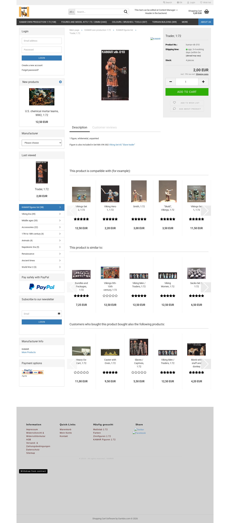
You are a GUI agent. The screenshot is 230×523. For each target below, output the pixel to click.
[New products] (60, 82)
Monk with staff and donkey (196, 363)
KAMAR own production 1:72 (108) (37, 22)
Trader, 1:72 (42, 189)
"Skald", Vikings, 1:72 (167, 208)
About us (206, 22)
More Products (29, 352)
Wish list (206, 2)
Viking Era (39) (29, 214)
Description (79, 127)
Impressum (32, 429)
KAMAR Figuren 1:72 (104, 439)
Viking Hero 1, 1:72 (110, 208)
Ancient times (28, 260)
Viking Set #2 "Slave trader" (122, 144)
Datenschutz (33, 450)
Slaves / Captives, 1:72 (139, 363)
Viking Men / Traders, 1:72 (139, 285)
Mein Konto (66, 433)
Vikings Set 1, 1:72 (196, 208)
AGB (28, 439)
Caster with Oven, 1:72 (110, 361)
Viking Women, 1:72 (167, 285)
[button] (179, 2)
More (185, 22)
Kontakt (64, 436)
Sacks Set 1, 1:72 (196, 285)
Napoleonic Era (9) (30, 247)
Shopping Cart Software (103, 518)
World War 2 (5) (29, 267)
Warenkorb (65, 429)
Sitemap (30, 453)
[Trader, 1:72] (115, 75)
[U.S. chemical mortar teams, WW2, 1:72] (41, 96)
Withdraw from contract (33, 471)
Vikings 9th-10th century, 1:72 (110, 286)
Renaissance (28, 254)
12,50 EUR (42, 122)
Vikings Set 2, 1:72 (81, 208)
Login (42, 58)
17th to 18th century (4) (33, 234)
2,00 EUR (41, 196)
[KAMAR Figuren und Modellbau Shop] (41, 11)
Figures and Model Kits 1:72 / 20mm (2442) (84, 22)
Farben (97, 433)
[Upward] (221, 518)
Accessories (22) (30, 227)
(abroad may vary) (193, 56)
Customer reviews (104, 127)
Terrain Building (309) (164, 22)
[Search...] (126, 12)
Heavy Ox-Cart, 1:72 (81, 361)
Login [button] (192, 2)
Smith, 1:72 (139, 206)
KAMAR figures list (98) (33, 207)
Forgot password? (30, 70)
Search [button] (168, 2)
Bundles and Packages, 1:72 (81, 286)
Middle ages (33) (30, 220)
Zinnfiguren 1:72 (102, 436)
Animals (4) (27, 240)
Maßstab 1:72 (100, 429)
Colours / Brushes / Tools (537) (129, 22)
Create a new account (32, 65)
